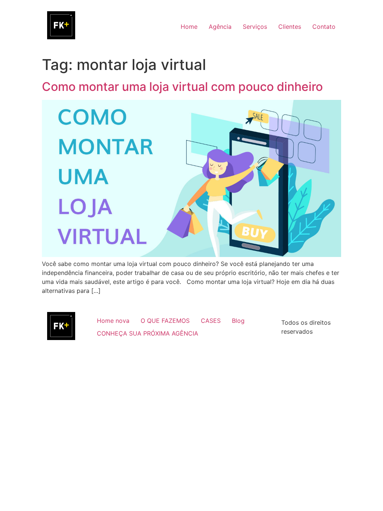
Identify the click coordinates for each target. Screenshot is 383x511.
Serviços (255, 26)
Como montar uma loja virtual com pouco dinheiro (182, 86)
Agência (220, 26)
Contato (323, 26)
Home (189, 26)
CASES (211, 320)
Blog (238, 320)
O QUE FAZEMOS (165, 320)
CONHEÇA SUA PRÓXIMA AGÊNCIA (147, 333)
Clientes (289, 26)
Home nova (113, 320)
